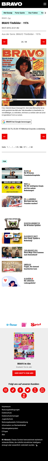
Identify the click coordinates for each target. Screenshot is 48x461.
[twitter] (27, 390)
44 (32, 147)
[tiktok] (13, 390)
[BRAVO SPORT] (36, 325)
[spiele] (42, 390)
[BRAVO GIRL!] (24, 325)
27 (25, 147)
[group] (23, 13)
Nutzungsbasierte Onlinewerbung (15, 422)
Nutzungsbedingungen (11, 410)
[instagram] (5, 390)
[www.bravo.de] (12, 4)
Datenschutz (7, 413)
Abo (3, 435)
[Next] (44, 13)
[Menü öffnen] (45, 4)
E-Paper (5, 431)
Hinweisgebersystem (10, 428)
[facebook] (20, 390)
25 (17, 147)
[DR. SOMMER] (11, 325)
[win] (24, 395)
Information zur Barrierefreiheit (14, 425)
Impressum (6, 407)
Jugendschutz (7, 419)
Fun (9, 18)
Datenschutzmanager (10, 416)
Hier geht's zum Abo (24, 373)
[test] (35, 390)
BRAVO (4, 18)
